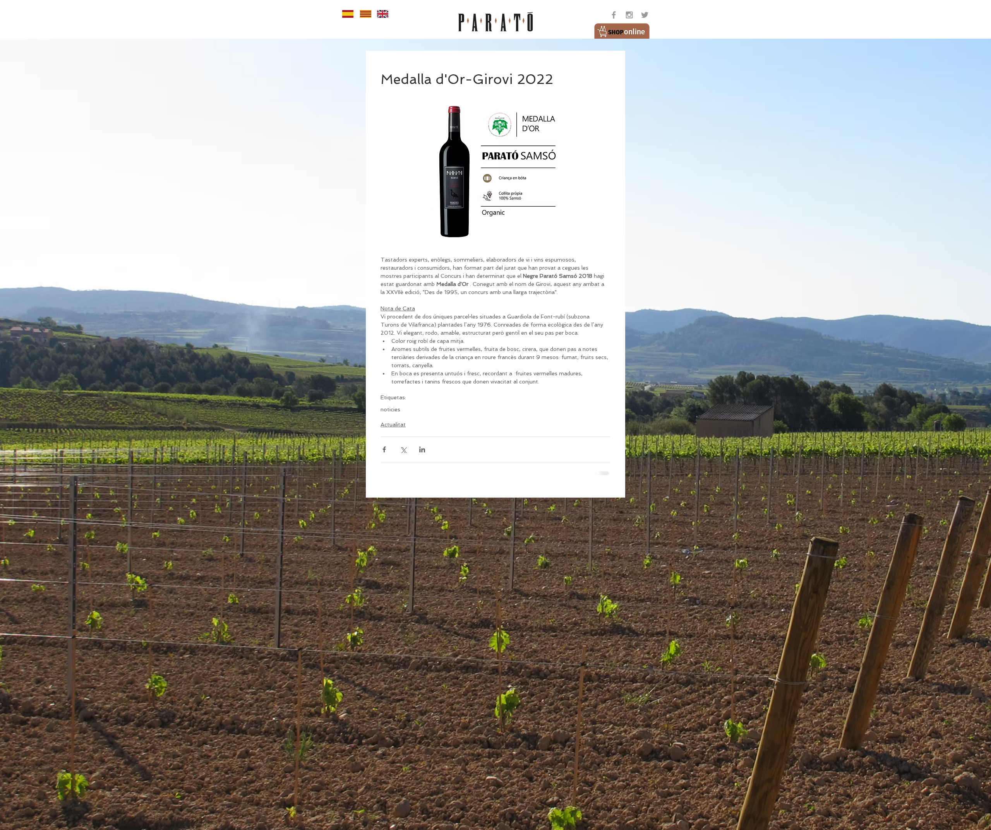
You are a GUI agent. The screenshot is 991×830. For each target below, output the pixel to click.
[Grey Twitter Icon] (645, 15)
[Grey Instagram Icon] (629, 15)
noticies (390, 409)
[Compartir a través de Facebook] (384, 449)
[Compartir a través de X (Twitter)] (403, 449)
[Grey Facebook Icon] (614, 15)
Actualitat (393, 424)
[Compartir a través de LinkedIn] (422, 449)
